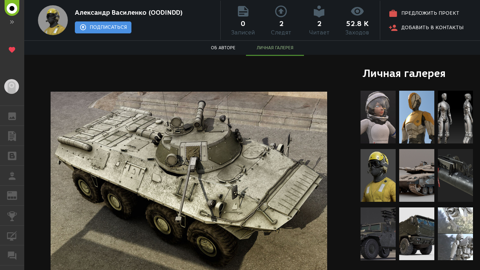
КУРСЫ (12, 235)
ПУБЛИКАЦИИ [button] (12, 136)
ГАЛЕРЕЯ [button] (12, 116)
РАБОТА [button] (12, 175)
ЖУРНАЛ (16, 195)
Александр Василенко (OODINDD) (129, 13)
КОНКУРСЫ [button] (12, 215)
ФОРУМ (12, 255)
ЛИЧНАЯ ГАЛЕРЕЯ (275, 47)
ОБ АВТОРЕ (223, 47)
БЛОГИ (12, 156)
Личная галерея (404, 73)
